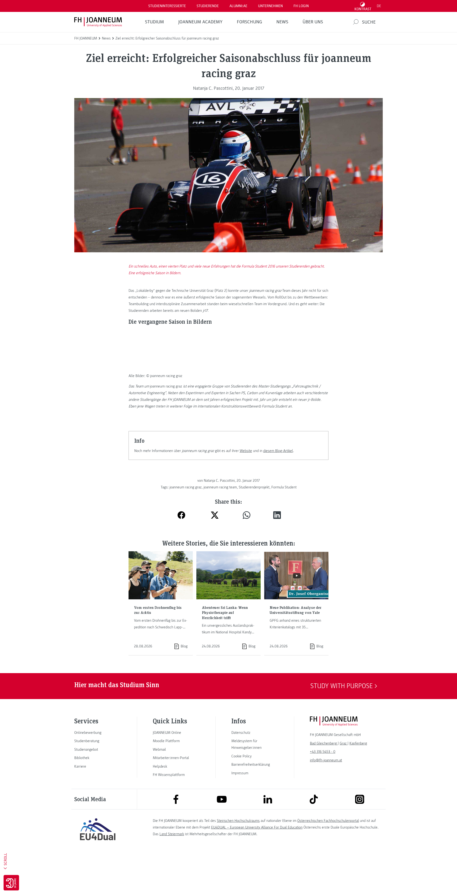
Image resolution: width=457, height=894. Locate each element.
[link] (97, 732)
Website (246, 450)
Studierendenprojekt (254, 487)
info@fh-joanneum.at (326, 760)
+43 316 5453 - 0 (322, 751)
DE (379, 6)
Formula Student (284, 487)
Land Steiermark (171, 834)
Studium (154, 22)
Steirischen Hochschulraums (238, 820)
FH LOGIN (301, 6)
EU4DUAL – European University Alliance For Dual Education (257, 827)
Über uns (313, 22)
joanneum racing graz (185, 487)
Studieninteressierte (167, 6)
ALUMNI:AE (238, 6)
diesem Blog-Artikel (278, 450)
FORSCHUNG (249, 22)
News (282, 22)
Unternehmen (270, 6)
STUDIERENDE (208, 6)
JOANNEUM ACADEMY (200, 22)
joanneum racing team (220, 487)
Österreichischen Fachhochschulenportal (328, 820)
